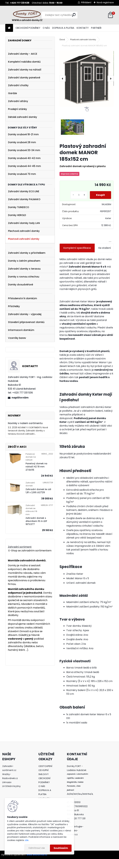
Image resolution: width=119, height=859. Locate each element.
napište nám (20, 397)
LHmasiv (7, 782)
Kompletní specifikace (77, 248)
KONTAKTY (83, 28)
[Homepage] (9, 28)
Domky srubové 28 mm (22, 142)
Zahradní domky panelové (24, 77)
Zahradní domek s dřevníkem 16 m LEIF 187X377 (36, 521)
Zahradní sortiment (20, 547)
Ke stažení (104, 248)
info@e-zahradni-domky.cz (75, 830)
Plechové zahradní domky (24, 231)
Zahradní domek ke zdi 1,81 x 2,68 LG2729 (38, 491)
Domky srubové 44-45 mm (24, 166)
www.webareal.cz (36, 854)
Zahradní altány (18, 101)
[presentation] (63, 78)
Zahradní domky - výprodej (24, 314)
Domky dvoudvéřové (20, 284)
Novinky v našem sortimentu (25, 423)
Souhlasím (61, 848)
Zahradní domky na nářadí (24, 69)
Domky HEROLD (17, 215)
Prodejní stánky (17, 109)
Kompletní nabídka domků (24, 61)
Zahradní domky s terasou (24, 268)
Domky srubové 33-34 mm (24, 150)
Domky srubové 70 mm (22, 174)
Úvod (62, 39)
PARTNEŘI (96, 28)
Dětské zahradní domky (22, 117)
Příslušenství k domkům (22, 298)
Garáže (12, 93)
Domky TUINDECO (18, 207)
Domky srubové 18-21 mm (23, 134)
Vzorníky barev (17, 338)
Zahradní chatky (18, 85)
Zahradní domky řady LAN (24, 223)
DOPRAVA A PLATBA (63, 28)
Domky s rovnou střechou (23, 276)
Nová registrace (105, 2)
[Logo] (26, 15)
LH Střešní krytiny (11, 786)
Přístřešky (14, 306)
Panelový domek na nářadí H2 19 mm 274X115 (36, 466)
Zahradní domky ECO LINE (23, 191)
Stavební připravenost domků (26, 322)
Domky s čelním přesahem (24, 260)
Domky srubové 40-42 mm (24, 158)
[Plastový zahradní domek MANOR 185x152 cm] (87, 78)
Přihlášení (86, 2)
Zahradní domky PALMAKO (24, 199)
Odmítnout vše (36, 848)
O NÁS (46, 28)
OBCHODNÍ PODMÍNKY (27, 28)
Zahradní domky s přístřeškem (26, 253)
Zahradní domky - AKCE (22, 53)
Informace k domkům (21, 330)
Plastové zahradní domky (23, 239)
